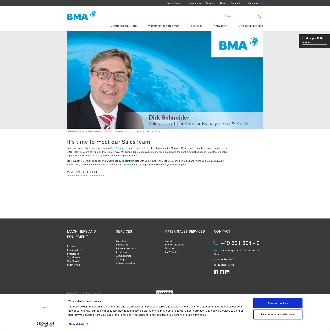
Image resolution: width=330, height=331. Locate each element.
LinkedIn (126, 164)
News (223, 3)
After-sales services (125, 263)
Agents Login (174, 3)
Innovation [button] (220, 25)
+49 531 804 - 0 (240, 242)
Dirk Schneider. (118, 148)
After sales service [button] (250, 25)
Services (124, 231)
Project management (126, 248)
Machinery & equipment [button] (164, 25)
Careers (210, 3)
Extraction (72, 246)
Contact (235, 3)
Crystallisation (74, 257)
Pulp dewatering (75, 250)
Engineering (122, 244)
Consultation (122, 241)
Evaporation (73, 254)
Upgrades (169, 248)
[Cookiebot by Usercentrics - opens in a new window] (46, 324)
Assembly (169, 241)
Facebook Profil (216, 272)
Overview (119, 131)
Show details (76, 324)
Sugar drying (73, 264)
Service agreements (174, 244)
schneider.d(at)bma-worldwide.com (86, 175)
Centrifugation (74, 261)
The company (193, 3)
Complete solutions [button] (124, 25)
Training (120, 259)
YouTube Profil (222, 272)
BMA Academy (172, 252)
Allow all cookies (278, 303)
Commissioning (123, 256)
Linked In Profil (227, 272)
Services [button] (196, 25)
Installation (121, 252)
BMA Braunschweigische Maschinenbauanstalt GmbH (89, 131)
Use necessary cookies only (278, 314)
